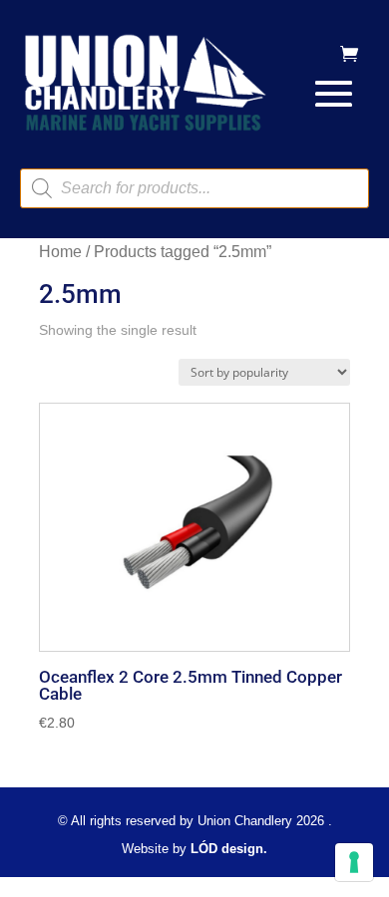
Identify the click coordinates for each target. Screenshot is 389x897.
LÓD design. (229, 848)
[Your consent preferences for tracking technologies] (354, 862)
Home (60, 251)
